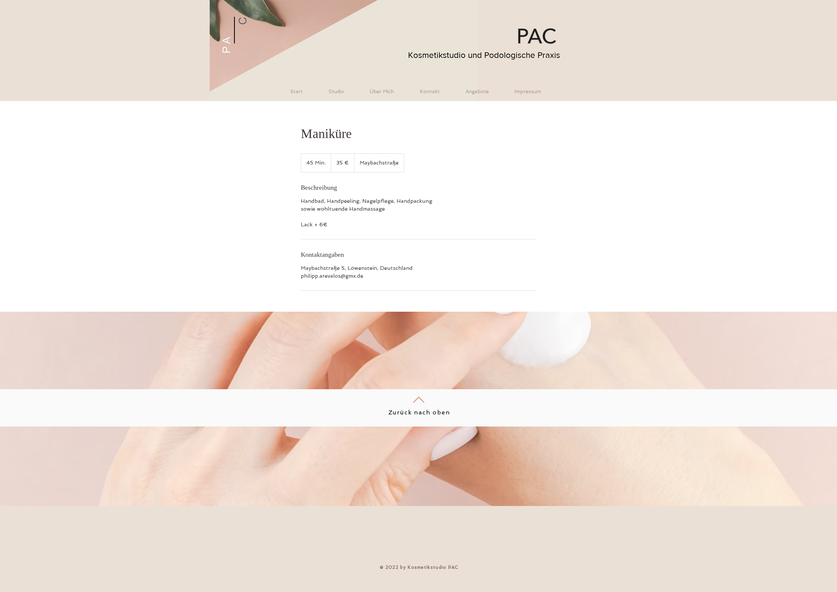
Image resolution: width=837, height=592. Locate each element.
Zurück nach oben (419, 412)
